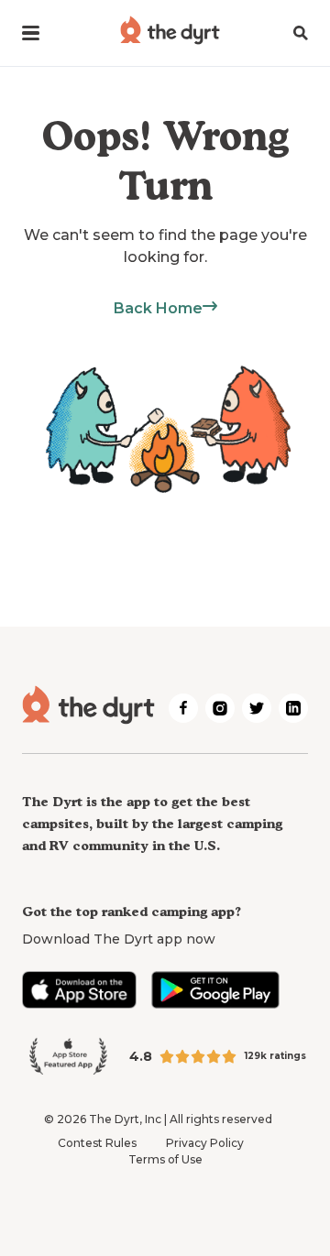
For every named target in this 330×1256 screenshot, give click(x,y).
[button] (30, 33)
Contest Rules (97, 1143)
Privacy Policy (205, 1143)
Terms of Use (165, 1159)
